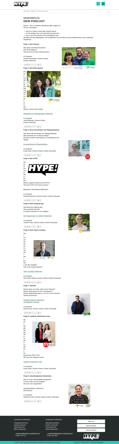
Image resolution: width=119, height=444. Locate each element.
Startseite (26, 11)
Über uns (91, 421)
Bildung (33, 11)
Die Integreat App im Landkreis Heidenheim (37, 216)
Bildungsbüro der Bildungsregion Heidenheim (38, 114)
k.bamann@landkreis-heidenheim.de (28, 433)
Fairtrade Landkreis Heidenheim (33, 300)
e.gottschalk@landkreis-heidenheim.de (60, 433)
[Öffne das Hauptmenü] (103, 4)
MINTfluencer (27, 390)
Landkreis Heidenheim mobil (32, 362)
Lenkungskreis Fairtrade (31, 302)
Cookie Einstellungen (97, 442)
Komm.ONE (56, 442)
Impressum (77, 442)
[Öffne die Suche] (98, 4)
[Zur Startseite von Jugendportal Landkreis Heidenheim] (21, 4)
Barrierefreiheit (91, 426)
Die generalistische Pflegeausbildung (35, 144)
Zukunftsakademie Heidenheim (33, 388)
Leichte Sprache (91, 430)
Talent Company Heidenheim (32, 271)
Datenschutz (85, 442)
